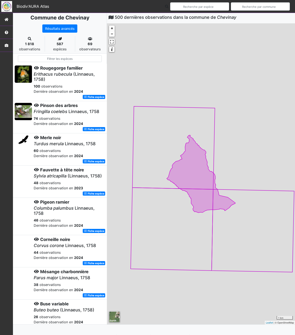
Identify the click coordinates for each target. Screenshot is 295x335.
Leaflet (269, 322)
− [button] (112, 34)
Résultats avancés (60, 28)
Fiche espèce (95, 97)
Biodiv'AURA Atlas (33, 6)
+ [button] (112, 28)
